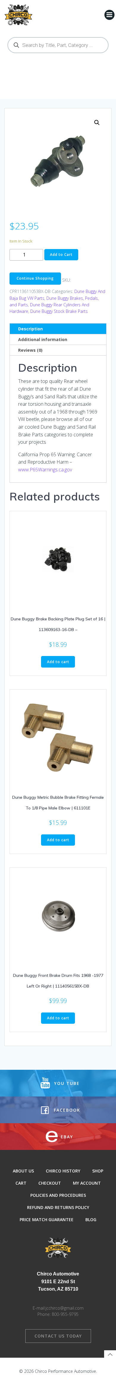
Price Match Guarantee (46, 1219)
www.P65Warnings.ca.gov (45, 469)
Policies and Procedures (58, 1195)
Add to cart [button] (58, 661)
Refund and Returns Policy (58, 1207)
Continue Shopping (35, 278)
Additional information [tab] (42, 339)
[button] (97, 122)
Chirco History (63, 1171)
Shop (97, 1171)
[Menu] (109, 15)
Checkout (49, 1183)
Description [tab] (30, 329)
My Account (87, 1183)
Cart (20, 1183)
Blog (90, 1219)
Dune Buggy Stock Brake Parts (59, 311)
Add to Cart (61, 254)
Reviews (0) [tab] (30, 350)
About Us (23, 1171)
